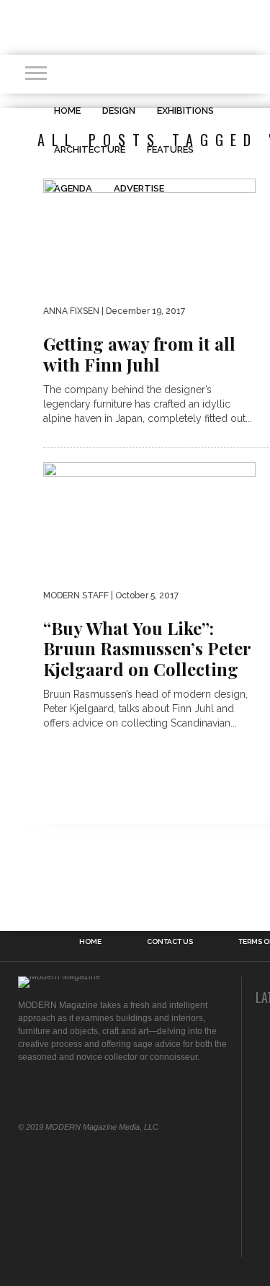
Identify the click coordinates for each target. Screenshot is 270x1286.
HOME (67, 110)
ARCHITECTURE (89, 149)
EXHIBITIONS (185, 110)
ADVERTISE (139, 188)
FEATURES (170, 149)
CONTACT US (170, 941)
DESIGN (118, 110)
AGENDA (73, 188)
